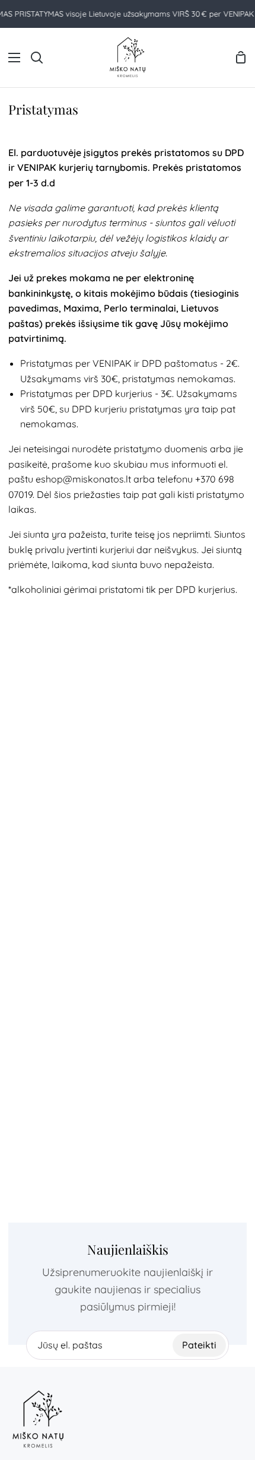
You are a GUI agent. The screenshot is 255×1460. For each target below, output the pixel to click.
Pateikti (199, 1345)
